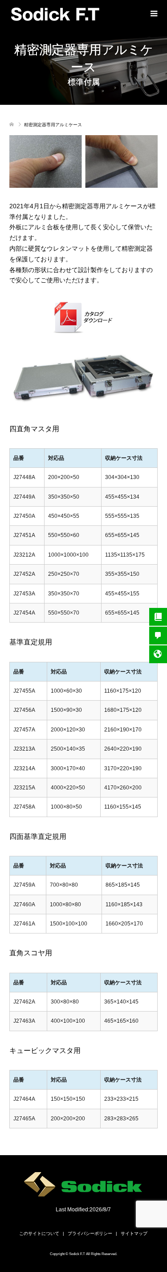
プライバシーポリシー (90, 1233)
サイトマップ (134, 1233)
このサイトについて (39, 1233)
